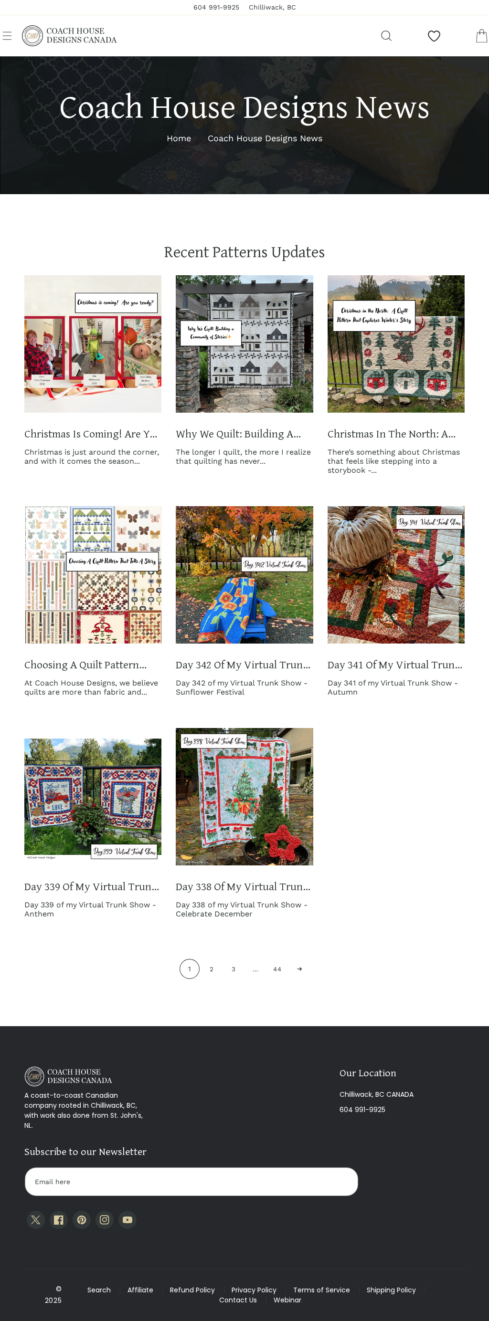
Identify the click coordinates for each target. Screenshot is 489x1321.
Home (179, 138)
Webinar (287, 1300)
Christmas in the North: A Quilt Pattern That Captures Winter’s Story (392, 434)
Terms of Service (321, 1290)
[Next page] (299, 969)
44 (277, 969)
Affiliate (140, 1290)
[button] (7, 36)
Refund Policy (192, 1290)
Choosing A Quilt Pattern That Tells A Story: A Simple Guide (88, 665)
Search (99, 1290)
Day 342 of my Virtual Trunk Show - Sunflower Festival (242, 665)
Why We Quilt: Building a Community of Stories (234, 434)
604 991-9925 (362, 1109)
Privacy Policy (254, 1290)
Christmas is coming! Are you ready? (92, 434)
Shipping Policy (391, 1290)
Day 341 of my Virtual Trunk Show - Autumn (394, 665)
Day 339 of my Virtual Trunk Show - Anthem (90, 887)
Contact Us (238, 1300)
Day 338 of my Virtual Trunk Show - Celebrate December (242, 887)
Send (342, 1182)
